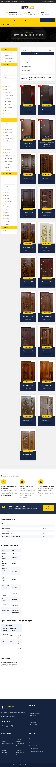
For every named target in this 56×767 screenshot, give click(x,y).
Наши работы (33, 715)
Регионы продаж (34, 729)
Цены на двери (33, 724)
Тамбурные (7, 179)
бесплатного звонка (6, 495)
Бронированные (8, 129)
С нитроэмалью (8, 107)
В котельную (7, 192)
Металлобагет (8, 101)
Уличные (7, 224)
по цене (32, 77)
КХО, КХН (7, 209)
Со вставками (8, 152)
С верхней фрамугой (9, 146)
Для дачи (7, 198)
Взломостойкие (8, 132)
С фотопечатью (8, 113)
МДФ (6, 89)
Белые (6, 230)
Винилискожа (8, 67)
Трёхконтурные (8, 167)
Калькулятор (33, 711)
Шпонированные (20, 757)
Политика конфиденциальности (8, 716)
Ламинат (7, 70)
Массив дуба (7, 80)
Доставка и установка (35, 713)
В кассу (6, 186)
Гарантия (32, 717)
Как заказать (33, 722)
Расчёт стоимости (5, 24)
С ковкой (7, 83)
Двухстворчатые (8, 158)
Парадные (7, 218)
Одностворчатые (8, 161)
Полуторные (7, 164)
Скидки (32, 20)
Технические (7, 176)
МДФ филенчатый (9, 95)
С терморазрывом (9, 123)
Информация (26, 20)
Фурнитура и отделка (16, 20)
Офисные (7, 215)
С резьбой (7, 110)
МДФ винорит (8, 92)
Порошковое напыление (7, 743)
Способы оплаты (33, 720)
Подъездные (7, 221)
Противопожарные (9, 183)
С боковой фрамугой (9, 143)
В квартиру (7, 189)
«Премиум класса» (9, 58)
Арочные (7, 126)
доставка (46, 488)
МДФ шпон (7, 98)
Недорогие (4, 752)
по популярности (41, 77)
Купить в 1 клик (28, 112)
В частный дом (5, 754)
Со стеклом (7, 116)
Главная (3, 20)
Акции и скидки (33, 726)
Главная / (25, 32)
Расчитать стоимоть (48, 507)
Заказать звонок (47, 20)
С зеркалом (7, 86)
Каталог (7, 20)
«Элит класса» (8, 61)
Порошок (7, 73)
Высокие (6, 135)
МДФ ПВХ (7, 77)
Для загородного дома (10, 201)
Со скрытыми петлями (10, 155)
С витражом (7, 104)
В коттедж (7, 195)
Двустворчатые (19, 754)
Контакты (13, 24)
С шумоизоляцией (9, 149)
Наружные (7, 212)
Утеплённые (7, 170)
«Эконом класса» (8, 52)
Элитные (4, 757)
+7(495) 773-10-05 (45, 14)
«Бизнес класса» (8, 55)
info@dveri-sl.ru (31, 14)
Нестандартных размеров (8, 139)
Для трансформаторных (9, 205)
